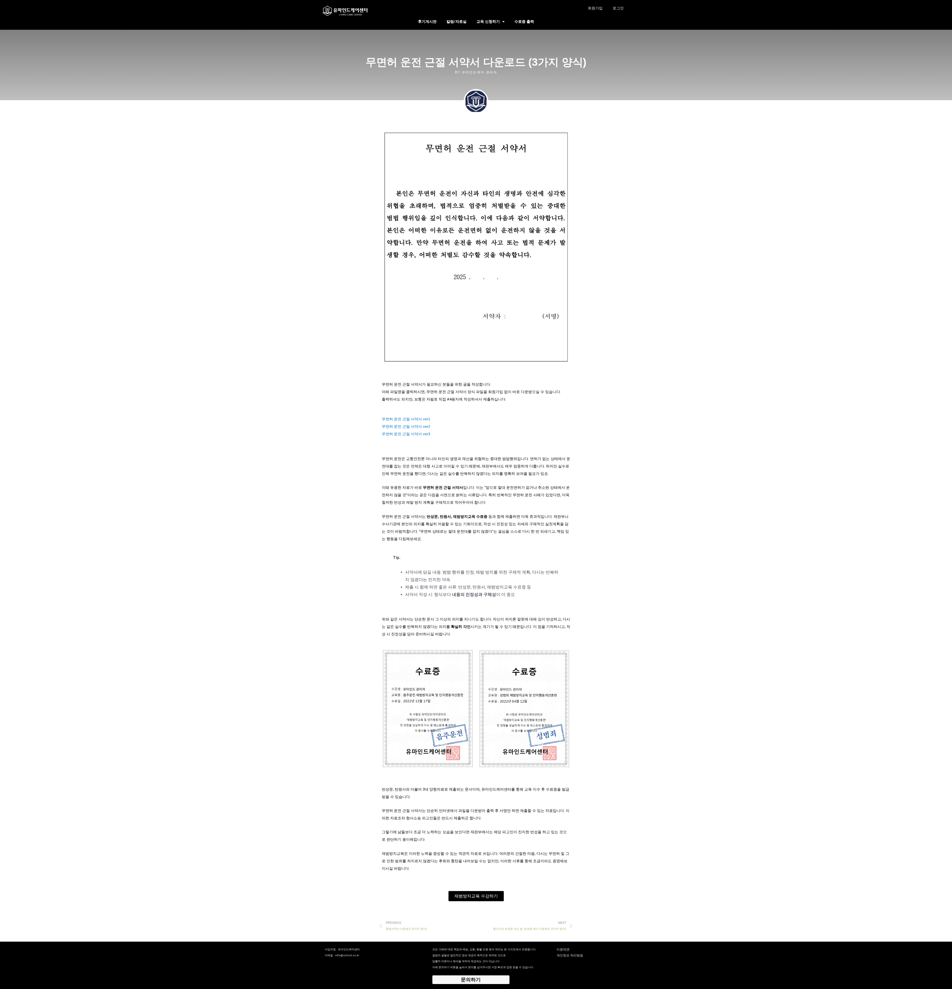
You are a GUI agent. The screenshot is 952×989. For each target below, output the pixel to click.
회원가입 (595, 8)
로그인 (618, 8)
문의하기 (471, 979)
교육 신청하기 (488, 21)
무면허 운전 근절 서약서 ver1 (406, 419)
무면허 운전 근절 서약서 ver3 (406, 434)
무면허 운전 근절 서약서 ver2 (406, 426)
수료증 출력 (524, 21)
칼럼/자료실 (456, 21)
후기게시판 (427, 21)
